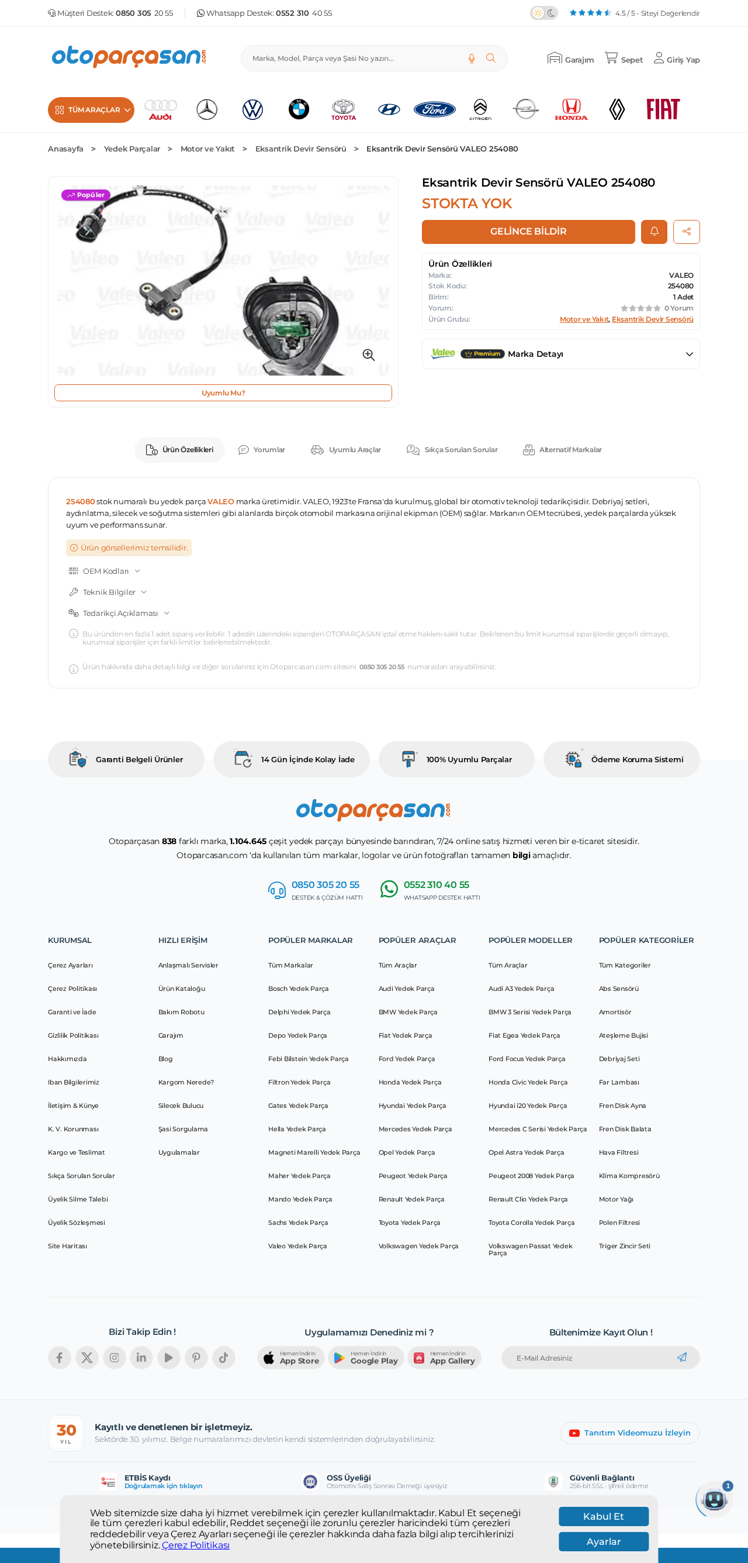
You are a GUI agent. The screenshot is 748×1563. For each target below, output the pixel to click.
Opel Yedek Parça (407, 1152)
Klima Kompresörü (629, 1176)
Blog (165, 1059)
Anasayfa (66, 148)
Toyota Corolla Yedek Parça (532, 1222)
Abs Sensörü (619, 988)
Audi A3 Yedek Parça (521, 988)
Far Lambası (619, 1082)
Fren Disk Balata (625, 1129)
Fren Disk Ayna (623, 1105)
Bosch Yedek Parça (298, 988)
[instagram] (114, 1357)
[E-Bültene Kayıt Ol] (682, 1357)
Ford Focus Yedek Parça (527, 1059)
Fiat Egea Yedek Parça (524, 1035)
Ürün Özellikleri (187, 449)
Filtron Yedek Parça (299, 1082)
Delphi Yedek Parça (299, 1012)
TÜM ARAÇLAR (94, 109)
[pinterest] (196, 1357)
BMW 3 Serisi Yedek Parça (530, 1012)
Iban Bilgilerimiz (73, 1082)
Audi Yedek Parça (407, 988)
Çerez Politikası (196, 1545)
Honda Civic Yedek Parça (528, 1082)
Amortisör (615, 1012)
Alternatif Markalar (570, 449)
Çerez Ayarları (70, 965)
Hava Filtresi (619, 1152)
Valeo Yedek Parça (297, 1246)
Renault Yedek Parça (412, 1199)
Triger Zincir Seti (625, 1246)
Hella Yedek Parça (297, 1129)
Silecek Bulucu (181, 1105)
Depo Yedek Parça (297, 1035)
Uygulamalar (179, 1152)
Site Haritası (67, 1246)
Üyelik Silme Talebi (78, 1199)
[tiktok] (224, 1357)
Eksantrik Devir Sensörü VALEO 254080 (442, 148)
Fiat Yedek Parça (405, 1035)
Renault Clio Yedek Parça (528, 1199)
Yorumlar (269, 449)
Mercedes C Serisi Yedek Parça (538, 1129)
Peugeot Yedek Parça (413, 1176)
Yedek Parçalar (132, 148)
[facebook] (59, 1357)
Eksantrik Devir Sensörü (301, 148)
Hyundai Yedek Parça (412, 1105)
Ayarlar (604, 1541)
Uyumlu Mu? (223, 392)
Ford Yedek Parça (407, 1059)
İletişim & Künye (73, 1105)
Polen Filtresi (619, 1222)
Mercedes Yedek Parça (415, 1129)
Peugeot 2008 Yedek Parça (531, 1176)
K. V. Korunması (73, 1129)
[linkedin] (141, 1357)
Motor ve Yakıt (208, 148)
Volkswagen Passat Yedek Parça (530, 1249)
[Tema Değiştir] (544, 13)
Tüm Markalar (290, 965)
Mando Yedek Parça (300, 1199)
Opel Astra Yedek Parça (527, 1152)
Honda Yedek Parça (410, 1082)
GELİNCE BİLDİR (528, 231)
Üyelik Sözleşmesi (76, 1222)
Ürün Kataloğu (181, 988)
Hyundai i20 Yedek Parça (528, 1105)
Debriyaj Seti (619, 1059)
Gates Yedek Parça (298, 1105)
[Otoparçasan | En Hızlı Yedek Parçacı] (130, 58)
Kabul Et (603, 1516)
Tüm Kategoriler (625, 965)
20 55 (144, 13)
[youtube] (169, 1357)
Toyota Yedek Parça (410, 1222)
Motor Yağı (616, 1199)
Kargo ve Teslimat (76, 1152)
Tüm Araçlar (398, 965)
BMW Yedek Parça (408, 1012)
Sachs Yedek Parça (298, 1222)
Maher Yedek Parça (299, 1176)
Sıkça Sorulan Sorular (461, 449)
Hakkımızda (67, 1059)
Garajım (170, 1035)
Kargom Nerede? (186, 1082)
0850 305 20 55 (381, 667)
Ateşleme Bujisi (623, 1035)
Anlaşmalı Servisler (188, 965)
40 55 (304, 13)
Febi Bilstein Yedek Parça (308, 1059)
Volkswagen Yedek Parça (419, 1246)
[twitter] (87, 1357)
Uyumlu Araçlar (355, 449)
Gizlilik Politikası (73, 1035)
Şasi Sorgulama (183, 1129)
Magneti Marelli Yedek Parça (314, 1152)
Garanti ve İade (72, 1012)
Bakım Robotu (181, 1012)
